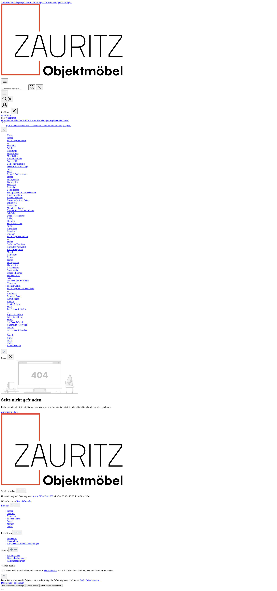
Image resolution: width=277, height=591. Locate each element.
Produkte (5, 505)
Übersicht (6, 120)
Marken (10, 524)
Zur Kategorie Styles (16, 309)
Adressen (32, 120)
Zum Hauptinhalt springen (13, 2)
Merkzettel (64, 120)
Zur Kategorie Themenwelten (20, 288)
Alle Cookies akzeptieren (51, 586)
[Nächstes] (4, 351)
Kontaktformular (23, 501)
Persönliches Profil (19, 120)
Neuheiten (11, 516)
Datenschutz (12, 541)
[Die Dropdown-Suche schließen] (39, 87)
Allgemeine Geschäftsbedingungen (23, 543)
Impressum (12, 538)
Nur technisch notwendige (13, 586)
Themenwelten (13, 518)
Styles (9, 521)
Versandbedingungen (16, 558)
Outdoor (11, 513)
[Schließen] (2, 589)
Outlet (10, 526)
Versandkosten (50, 570)
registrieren (11, 118)
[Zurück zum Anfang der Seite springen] (4, 576)
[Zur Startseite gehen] (62, 77)
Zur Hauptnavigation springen (58, 2)
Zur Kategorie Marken (17, 330)
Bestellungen (43, 120)
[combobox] (14, 88)
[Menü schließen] (14, 111)
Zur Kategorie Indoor (16, 140)
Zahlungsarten (13, 555)
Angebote (54, 120)
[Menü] (4, 81)
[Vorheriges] (4, 129)
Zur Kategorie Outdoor (17, 236)
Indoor (10, 511)
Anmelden (6, 115)
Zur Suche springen (35, 2)
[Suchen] (31, 87)
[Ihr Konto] (4, 105)
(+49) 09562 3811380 (43, 496)
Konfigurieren (32, 586)
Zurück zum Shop (9, 412)
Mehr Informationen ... (90, 580)
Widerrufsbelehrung (16, 561)
